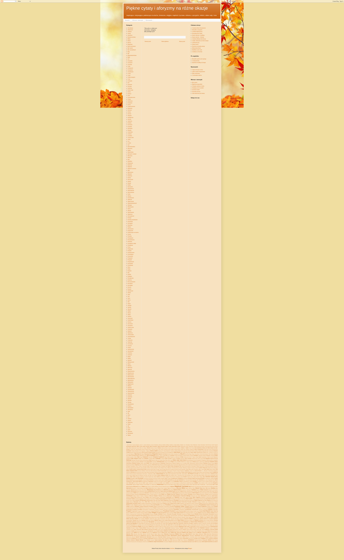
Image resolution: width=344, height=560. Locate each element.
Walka (129, 358)
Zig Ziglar (165, 540)
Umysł (129, 347)
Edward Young (211, 463)
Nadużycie (189, 489)
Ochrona (210, 494)
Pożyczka (192, 506)
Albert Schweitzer (153, 446)
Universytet (128, 531)
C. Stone (160, 455)
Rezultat (159, 512)
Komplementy (174, 478)
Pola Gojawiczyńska (210, 503)
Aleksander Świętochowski (194, 446)
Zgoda (156, 540)
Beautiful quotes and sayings (199, 59)
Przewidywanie (188, 509)
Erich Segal (188, 464)
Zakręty (159, 538)
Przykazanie (147, 511)
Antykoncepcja (177, 449)
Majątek (138, 484)
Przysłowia (130, 265)
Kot (153, 479)
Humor (186, 472)
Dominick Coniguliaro (213, 460)
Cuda (129, 75)
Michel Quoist (149, 488)
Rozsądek (130, 285)
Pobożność (153, 501)
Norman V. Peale (157, 494)
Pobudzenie (158, 501)
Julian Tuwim (133, 476)
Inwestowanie (139, 473)
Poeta (161, 503)
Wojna (183, 534)
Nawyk (129, 183)
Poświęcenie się (214, 504)
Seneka (163, 517)
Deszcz (141, 460)
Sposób (201, 518)
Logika (147, 482)
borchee (172, 548)
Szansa (129, 322)
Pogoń (178, 503)
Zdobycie (128, 540)
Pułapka (191, 511)
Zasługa (199, 538)
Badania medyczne (171, 450)
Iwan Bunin (144, 473)
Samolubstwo (180, 515)
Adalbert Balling (165, 444)
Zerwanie (152, 540)
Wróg (205, 534)
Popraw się (148, 504)
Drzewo (179, 461)
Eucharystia (210, 464)
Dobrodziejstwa (190, 460)
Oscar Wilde (192, 497)
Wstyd (153, 535)
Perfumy (201, 498)
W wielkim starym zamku (202, 531)
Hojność (169, 472)
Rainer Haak (213, 511)
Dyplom (197, 461)
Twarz (135, 529)
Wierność (130, 367)
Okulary (147, 497)
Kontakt (216, 478)
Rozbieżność (139, 514)
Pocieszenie (184, 501)
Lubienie (167, 482)
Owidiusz (133, 498)
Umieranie (212, 529)
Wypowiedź (208, 535)
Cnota (129, 73)
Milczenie (130, 155)
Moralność (137, 489)
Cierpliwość (130, 71)
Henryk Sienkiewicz (151, 472)
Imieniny (201, 472)
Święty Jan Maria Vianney (164, 526)
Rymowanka (205, 514)
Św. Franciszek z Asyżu (181, 523)
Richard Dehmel (170, 512)
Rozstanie (130, 283)
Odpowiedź (183, 495)
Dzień (147, 463)
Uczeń (159, 529)
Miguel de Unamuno (172, 488)
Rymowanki (149, 20)
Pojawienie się (183, 503)
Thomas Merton (142, 527)
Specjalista (177, 518)
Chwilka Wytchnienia (197, 31)
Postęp (185, 504)
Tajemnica (130, 333)
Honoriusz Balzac (177, 472)
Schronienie (140, 517)
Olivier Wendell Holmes (154, 497)
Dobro (129, 91)
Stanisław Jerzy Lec (145, 520)
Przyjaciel (130, 258)
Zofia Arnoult (145, 541)
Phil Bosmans (143, 500)
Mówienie (165, 489)
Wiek (187, 532)
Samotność (130, 291)
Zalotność (174, 538)
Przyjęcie (139, 511)
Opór (173, 497)
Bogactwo (130, 44)
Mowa (154, 489)
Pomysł (135, 504)
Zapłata (181, 538)
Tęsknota (130, 342)
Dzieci (129, 104)
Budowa (216, 454)
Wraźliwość (201, 534)
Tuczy (132, 529)
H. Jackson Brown (197, 470)
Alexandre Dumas (211, 446)
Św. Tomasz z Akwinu (208, 524)
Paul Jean (183, 498)
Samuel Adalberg (203, 515)
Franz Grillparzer (168, 467)
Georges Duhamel (174, 469)
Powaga (141, 506)
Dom (129, 95)
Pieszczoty (192, 500)
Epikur (169, 464)
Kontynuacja (135, 479)
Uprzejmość (130, 351)
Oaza (165, 494)
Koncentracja (198, 478)
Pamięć (129, 217)
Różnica (200, 514)
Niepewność (131, 188)
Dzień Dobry (152, 463)
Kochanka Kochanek (152, 478)
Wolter (194, 534)
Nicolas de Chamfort (193, 491)
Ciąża (141, 457)
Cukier (208, 457)
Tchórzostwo (131, 334)
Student (191, 520)
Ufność (184, 529)
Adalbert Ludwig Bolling (174, 444)
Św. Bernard (146, 523)
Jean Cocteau (201, 473)
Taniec (188, 526)
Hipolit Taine (164, 472)
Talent (185, 526)
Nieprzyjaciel (131, 190)
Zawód (207, 538)
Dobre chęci (170, 460)
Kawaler (185, 476)
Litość (129, 139)
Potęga (127, 506)
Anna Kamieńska (198, 447)
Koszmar (144, 479)
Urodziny (130, 353)
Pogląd (168, 503)
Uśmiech (130, 354)
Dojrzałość (199, 460)
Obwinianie (202, 494)
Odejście (142, 495)
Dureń (191, 461)
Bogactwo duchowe (162, 454)
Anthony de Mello (206, 447)
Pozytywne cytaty (132, 243)
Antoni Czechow (164, 449)
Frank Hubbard (161, 467)
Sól (166, 518)
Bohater (169, 454)
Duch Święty (186, 461)
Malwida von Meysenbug (151, 484)
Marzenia (130, 148)
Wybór (168, 535)
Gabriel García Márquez (213, 467)
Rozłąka (156, 514)
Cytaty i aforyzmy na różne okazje (200, 40)
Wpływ (197, 534)
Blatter (201, 452)
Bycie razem (139, 455)
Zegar (145, 540)
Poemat (158, 503)
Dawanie (130, 84)
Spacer (169, 518)
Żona (129, 427)
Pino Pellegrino (208, 500)
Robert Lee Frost (194, 512)
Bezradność (158, 452)
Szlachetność (166, 521)
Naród (138, 491)
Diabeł (150, 460)
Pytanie (201, 511)
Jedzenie (130, 121)
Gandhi (130, 469)
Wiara (129, 364)
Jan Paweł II (191, 473)
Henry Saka (144, 472)
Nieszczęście (131, 192)
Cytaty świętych (131, 77)
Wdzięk (169, 532)
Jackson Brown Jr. (160, 473)
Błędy (143, 454)
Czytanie (178, 458)
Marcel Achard (167, 484)
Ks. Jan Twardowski (199, 479)
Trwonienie (215, 527)
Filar (166, 466)
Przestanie (165, 509)
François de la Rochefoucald (205, 466)
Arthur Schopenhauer (199, 449)
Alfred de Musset (143, 447)
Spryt (138, 520)
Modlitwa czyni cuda (197, 50)
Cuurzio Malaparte (214, 457)
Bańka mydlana (195, 450)
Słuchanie (132, 518)
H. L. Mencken (205, 470)
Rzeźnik (152, 515)
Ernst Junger (201, 464)
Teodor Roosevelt (203, 526)
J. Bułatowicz (150, 473)
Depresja (133, 460)
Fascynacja (155, 466)
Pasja (169, 498)
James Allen (178, 473)
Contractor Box (195, 60)
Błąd (129, 57)
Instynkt (211, 472)
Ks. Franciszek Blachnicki (189, 479)
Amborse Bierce (164, 447)
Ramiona (128, 512)
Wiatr (175, 532)
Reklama (146, 512)
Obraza (194, 494)
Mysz (172, 489)
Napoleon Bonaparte (213, 489)
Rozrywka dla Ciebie (197, 33)
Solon (156, 518)
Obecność (173, 494)
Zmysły (216, 540)
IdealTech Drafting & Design (199, 62)
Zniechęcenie (134, 541)
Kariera (158, 476)
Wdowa (159, 532)
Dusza (194, 461)
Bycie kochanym (132, 46)
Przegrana (209, 507)
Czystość (170, 458)
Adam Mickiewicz (193, 444)
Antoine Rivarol (145, 449)
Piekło (161, 500)
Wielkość (191, 532)
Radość (129, 270)
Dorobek (133, 461)
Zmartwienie (131, 404)
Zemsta (129, 402)
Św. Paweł (174, 524)
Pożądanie (130, 245)
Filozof (169, 466)
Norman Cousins (149, 494)
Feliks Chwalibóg (161, 466)
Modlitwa (130, 161)
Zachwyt (146, 538)
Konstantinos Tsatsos (209, 478)
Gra (151, 470)
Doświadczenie (131, 97)
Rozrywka (169, 514)
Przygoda (205, 509)
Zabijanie (211, 537)
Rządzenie (137, 515)
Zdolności (133, 540)
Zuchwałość (165, 541)
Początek (189, 501)
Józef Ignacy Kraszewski (210, 475)
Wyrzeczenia (129, 537)
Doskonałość (149, 461)
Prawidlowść (136, 507)
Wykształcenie (131, 378)
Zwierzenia (179, 541)
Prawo (140, 507)
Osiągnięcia (198, 497)
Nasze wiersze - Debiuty (198, 37)
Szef (155, 521)
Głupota (130, 115)
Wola (187, 534)
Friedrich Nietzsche (183, 467)
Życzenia (130, 431)
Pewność (137, 500)
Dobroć (129, 93)
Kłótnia (216, 476)
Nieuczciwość (202, 492)
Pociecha (179, 501)
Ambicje (130, 31)
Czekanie (146, 458)
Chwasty (212, 455)
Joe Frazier (154, 475)
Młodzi (204, 488)
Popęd (144, 504)
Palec (145, 498)
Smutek (129, 305)
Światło (150, 526)
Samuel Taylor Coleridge (212, 515)
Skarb (129, 303)
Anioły (129, 33)
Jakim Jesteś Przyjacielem (198, 71)
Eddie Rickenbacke (191, 463)
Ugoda (187, 529)
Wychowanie (131, 376)
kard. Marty (154, 476)
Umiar (203, 529)
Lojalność (151, 482)
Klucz (204, 476)
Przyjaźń (130, 259)
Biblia (129, 39)
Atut (140, 450)
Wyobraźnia (130, 380)
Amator (155, 447)
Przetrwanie (181, 509)
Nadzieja (130, 175)
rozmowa (160, 514)
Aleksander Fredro (184, 446)
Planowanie (130, 228)
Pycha (198, 511)
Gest (187, 469)
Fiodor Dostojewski (175, 466)
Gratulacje (155, 470)
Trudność (207, 527)
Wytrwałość (130, 382)
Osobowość (208, 497)
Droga (129, 99)
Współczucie (131, 373)
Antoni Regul (171, 449)
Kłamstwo (130, 128)
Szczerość (130, 323)
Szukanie (130, 329)
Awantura (130, 35)
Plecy (143, 501)
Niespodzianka (181, 492)
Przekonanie (129, 509)
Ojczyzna (128, 497)
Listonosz (140, 482)
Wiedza (129, 365)
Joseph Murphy (201, 475)
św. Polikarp (183, 524)
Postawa (173, 504)
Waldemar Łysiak (129, 532)
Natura (129, 177)
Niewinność (128, 494)
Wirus (162, 534)
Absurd (160, 444)
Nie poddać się (213, 491)
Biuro (189, 452)
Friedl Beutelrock (175, 467)
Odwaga (130, 205)
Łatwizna (203, 482)
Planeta (131, 501)
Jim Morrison (140, 475)
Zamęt (178, 538)
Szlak (170, 521)
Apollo (182, 449)
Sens (129, 298)
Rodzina (130, 280)
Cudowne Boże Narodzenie (199, 28)
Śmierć (129, 420)
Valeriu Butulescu (187, 531)
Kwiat (169, 481)
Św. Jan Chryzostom (130, 524)
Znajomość (128, 541)
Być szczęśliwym (132, 50)
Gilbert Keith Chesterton (193, 469)
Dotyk (166, 461)
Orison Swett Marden (184, 497)
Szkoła (161, 521)
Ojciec (129, 208)
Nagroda (198, 489)
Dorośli (144, 461)
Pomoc (129, 234)
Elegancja (137, 464)
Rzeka (149, 515)
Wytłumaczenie (143, 537)
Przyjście (143, 511)
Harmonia (132, 472)
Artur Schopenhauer (213, 449)
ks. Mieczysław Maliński (136, 481)
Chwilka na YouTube (197, 51)
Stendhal (175, 520)
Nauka (129, 181)
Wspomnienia (131, 371)
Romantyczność (133, 514)
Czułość (162, 458)
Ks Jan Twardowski (179, 479)
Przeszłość (130, 256)
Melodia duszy (194, 486)
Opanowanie (131, 212)
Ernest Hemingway (195, 464)
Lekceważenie (186, 481)
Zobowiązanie (140, 541)
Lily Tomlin (136, 482)
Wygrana (179, 535)
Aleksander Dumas (176, 446)
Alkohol (148, 447)
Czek (142, 458)
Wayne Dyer (149, 532)
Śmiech (129, 418)
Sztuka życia (131, 327)
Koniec (203, 478)
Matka (129, 150)
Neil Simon (178, 491)
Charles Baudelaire (179, 455)
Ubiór (142, 529)
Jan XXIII (196, 473)
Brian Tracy (194, 454)
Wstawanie (149, 535)
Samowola (197, 515)
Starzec (160, 520)
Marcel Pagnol (174, 484)
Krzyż (173, 479)
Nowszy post (148, 41)
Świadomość (135, 526)
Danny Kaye (200, 458)
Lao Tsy (172, 481)
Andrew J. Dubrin (185, 447)
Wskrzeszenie (215, 534)
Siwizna (198, 517)
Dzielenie (138, 463)
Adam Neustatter (201, 444)
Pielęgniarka (171, 500)
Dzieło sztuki (143, 463)
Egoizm (216, 463)
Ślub (189, 521)
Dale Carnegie (188, 458)
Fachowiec (144, 466)
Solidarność (151, 518)
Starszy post (182, 41)
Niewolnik (137, 494)
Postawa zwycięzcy (179, 504)
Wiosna (159, 534)
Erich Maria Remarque (181, 464)
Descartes (138, 460)
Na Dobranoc (184, 489)
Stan (140, 520)
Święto (153, 526)
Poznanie (172, 506)
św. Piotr (179, 524)
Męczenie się (208, 486)
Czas (129, 79)
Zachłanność (131, 389)
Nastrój (146, 491)
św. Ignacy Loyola (201, 523)
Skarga (204, 517)
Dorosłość (137, 461)
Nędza (181, 491)
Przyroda (161, 511)
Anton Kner (158, 449)
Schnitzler (135, 517)
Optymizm (130, 214)
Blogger (190, 548)
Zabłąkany (215, 537)
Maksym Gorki (143, 484)
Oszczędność (131, 216)
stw (193, 520)
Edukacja (130, 108)
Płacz (129, 267)
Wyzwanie (169, 537)
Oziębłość (141, 498)
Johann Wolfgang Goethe (162, 475)
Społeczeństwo (196, 518)
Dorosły (141, 461)
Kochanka (146, 478)
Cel (128, 59)
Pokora (200, 503)
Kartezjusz (178, 476)
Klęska (201, 476)
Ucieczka (150, 529)
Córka (197, 457)
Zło (128, 413)
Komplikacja (180, 478)
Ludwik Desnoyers (190, 482)
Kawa (182, 476)
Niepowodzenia (169, 492)
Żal (128, 426)
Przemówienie (146, 509)
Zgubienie (160, 540)
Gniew (129, 112)
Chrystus (208, 455)
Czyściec (174, 458)
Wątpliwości (130, 384)
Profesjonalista (172, 507)
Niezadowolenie (142, 494)
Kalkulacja (142, 476)
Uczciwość (130, 343)
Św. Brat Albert (158, 523)
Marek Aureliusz (186, 484)
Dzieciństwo (129, 463)
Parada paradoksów (133, 219)
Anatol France (171, 447)
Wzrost (187, 537)
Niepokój (156, 492)
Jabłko (154, 473)
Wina (132, 534)
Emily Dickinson (160, 464)
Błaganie (132, 454)
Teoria (209, 526)
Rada (129, 269)
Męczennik (213, 486)
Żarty (198, 541)
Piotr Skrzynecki (214, 500)
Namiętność (206, 489)
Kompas (169, 478)
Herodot (160, 472)
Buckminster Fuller (207, 454)
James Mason (185, 473)
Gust (168, 470)
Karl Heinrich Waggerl (164, 476)
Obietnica (178, 494)
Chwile (216, 455)
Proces (166, 507)
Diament (153, 460)
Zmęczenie (204, 540)
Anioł (190, 447)
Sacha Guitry (157, 515)
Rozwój (196, 514)
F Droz (136, 466)
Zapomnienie (131, 393)
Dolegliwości (203, 460)
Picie (159, 500)
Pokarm (192, 503)
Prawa (212, 506)
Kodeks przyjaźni (160, 478)
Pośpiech (208, 504)
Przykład (152, 511)
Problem (154, 507)
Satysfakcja (128, 517)
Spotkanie (215, 518)
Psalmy (188, 511)
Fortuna (183, 466)
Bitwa (187, 452)
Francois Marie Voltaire (145, 467)
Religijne (130, 276)
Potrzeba (130, 241)
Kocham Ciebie (196, 89)
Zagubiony (156, 538)
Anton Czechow (152, 449)
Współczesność (137, 535)
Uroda (157, 531)
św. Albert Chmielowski (211, 521)
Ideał (189, 472)
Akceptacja (130, 28)
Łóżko (206, 482)
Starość (129, 309)
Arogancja (192, 449)
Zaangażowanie (201, 537)
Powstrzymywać (160, 506)
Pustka (194, 511)
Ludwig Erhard (183, 482)
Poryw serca (162, 504)
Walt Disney (139, 532)
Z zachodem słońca (197, 75)
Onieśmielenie (163, 497)
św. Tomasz (201, 524)
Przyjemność (131, 261)
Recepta (142, 512)
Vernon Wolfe (194, 531)
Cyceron (128, 458)
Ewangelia (133, 466)
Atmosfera (137, 450)
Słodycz (212, 517)
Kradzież (156, 479)
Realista (138, 512)
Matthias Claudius (158, 486)
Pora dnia (153, 504)
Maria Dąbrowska (193, 484)
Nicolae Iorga (186, 491)
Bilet (184, 452)
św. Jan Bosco (208, 523)
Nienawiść (130, 187)
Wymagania (192, 535)
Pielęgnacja (165, 500)
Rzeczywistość (143, 515)
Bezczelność (139, 452)
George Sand (159, 469)
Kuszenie (165, 481)
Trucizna (195, 527)
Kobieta (129, 123)
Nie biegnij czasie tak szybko (204, 491)
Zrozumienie (160, 541)
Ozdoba (137, 498)
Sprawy (134, 520)
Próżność (183, 507)
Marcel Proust (180, 484)
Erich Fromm (173, 464)
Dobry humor (195, 44)
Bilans (182, 452)
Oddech (138, 495)
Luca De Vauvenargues (174, 482)
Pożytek (196, 506)
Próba (179, 507)
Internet (131, 473)
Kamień (146, 476)
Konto (127, 479)
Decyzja (130, 86)
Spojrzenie (186, 518)
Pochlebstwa (169, 501)
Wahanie (212, 531)
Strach (129, 312)
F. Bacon (140, 466)
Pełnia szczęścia (196, 498)
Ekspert (133, 464)
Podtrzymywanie (148, 503)
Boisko (172, 454)
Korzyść (140, 479)
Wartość (130, 360)
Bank (187, 450)
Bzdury (157, 455)
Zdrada (129, 398)
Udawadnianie (175, 529)
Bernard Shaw (133, 452)
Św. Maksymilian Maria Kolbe (160, 524)
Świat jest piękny (145, 526)
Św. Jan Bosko (214, 523)
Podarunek (130, 230)
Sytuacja (216, 520)
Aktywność (130, 29)
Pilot (203, 500)
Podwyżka (154, 503)
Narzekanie (142, 491)
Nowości (127, 20)
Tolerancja (149, 527)
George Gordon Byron (151, 469)
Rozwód (192, 514)
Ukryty (198, 529)
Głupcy (128, 470)
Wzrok (184, 537)
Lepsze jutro (131, 137)
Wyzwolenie (173, 537)
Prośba (176, 507)
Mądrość (130, 166)
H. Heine (191, 470)
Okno (135, 497)
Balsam (176, 450)
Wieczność (179, 532)
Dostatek (154, 461)
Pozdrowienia (166, 506)
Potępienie (132, 506)
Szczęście (130, 325)
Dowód (168, 461)
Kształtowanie (145, 481)
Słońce (216, 517)
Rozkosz (152, 514)
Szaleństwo (130, 320)
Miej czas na (154, 488)
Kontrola (131, 479)
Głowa (207, 469)
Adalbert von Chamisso (185, 444)
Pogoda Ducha (173, 503)
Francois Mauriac (154, 467)
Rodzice (208, 512)
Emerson (150, 464)
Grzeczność (164, 470)
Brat (186, 454)
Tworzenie (139, 529)
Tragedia (181, 527)
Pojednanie (188, 503)
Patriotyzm (173, 498)
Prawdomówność (129, 507)
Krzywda (130, 126)
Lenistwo (130, 135)
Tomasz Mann (161, 527)
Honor (172, 472)
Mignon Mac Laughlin (162, 488)
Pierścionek (187, 500)
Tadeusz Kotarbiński (174, 526)
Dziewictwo (162, 463)
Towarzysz (173, 527)
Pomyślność (140, 504)
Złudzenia (186, 540)
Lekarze (130, 133)
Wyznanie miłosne (162, 537)
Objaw (181, 494)
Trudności (130, 340)
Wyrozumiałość (215, 535)
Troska (129, 338)
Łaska (199, 482)
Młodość (130, 174)
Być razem (130, 48)
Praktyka (209, 506)
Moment (132, 489)
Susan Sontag (206, 520)
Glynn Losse (201, 469)
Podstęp (143, 503)
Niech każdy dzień (140, 492)
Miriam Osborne (189, 488)
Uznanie (181, 531)
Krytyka (166, 479)
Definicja (130, 88)
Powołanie (151, 506)
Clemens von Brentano (175, 457)
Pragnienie (130, 249)
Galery (127, 469)
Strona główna (165, 41)
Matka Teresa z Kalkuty (150, 486)
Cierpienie (130, 70)
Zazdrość (130, 396)
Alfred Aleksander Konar (134, 447)
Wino (141, 534)
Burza (127, 455)
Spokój (129, 307)
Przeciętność (198, 507)
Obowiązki (190, 494)
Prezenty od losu (196, 91)
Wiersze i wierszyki (137, 20)
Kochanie (130, 124)
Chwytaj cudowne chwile (198, 86)
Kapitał (149, 476)
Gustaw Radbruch (180, 470)
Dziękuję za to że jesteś (198, 88)
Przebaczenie (131, 252)
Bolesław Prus (177, 454)
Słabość (130, 331)
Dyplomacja (202, 461)
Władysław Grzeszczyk (169, 534)
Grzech (129, 113)
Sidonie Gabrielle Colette (183, 517)
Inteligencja (130, 117)
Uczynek (170, 529)
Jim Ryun (150, 475)
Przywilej (177, 511)
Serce (129, 300)
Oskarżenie (203, 497)
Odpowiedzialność (132, 203)
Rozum (129, 287)
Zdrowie (130, 400)
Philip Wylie (155, 500)
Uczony (162, 529)
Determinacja (146, 460)
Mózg (170, 489)
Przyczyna (201, 509)
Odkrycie (130, 199)
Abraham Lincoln (150, 444)
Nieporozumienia (162, 492)
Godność (140, 470)
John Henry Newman (186, 475)
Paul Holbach (178, 498)
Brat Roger (189, 454)
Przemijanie (130, 254)
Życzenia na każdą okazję (198, 46)
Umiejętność (207, 529)
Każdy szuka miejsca (191, 476)
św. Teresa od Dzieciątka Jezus (192, 524)
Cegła (164, 455)
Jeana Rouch (207, 473)
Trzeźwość (128, 529)
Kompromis (185, 478)
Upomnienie (142, 531)
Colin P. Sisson (192, 457)
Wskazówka (209, 534)
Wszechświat (158, 535)
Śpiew (205, 521)
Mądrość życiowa (132, 168)
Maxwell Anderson (166, 486)
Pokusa (204, 503)
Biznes (129, 42)
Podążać (199, 501)
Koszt (147, 479)
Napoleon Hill (129, 491)
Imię (204, 472)
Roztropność (184, 514)
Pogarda (164, 503)
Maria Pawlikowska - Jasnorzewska (205, 484)
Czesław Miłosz (152, 458)
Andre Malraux (178, 447)
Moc (129, 159)
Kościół (150, 479)
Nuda (129, 194)
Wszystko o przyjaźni (197, 29)
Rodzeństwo (203, 512)
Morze (140, 489)
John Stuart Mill (194, 475)
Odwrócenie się (194, 495)
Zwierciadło (174, 541)
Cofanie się (186, 457)
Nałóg (129, 185)
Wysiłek (137, 537)
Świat (129, 424)
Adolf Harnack (209, 444)
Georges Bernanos (166, 469)
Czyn (166, 458)
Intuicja (129, 119)
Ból (128, 53)
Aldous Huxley (168, 446)
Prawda (129, 250)
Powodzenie (146, 506)
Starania (152, 520)
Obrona (198, 494)
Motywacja (130, 163)
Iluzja (198, 472)
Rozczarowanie (131, 281)
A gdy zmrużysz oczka (197, 69)
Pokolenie (197, 503)
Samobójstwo (167, 515)
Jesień (130, 475)
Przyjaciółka (215, 509)
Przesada (157, 509)
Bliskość (205, 452)
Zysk (129, 411)
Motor (145, 489)
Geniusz (130, 110)
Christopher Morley (202, 455)
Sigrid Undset (191, 517)
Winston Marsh (154, 534)
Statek (129, 311)
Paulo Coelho (189, 498)
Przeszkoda (170, 509)
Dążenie (212, 458)
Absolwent (156, 444)
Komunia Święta (191, 478)
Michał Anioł (142, 488)
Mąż (129, 170)
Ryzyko (129, 289)
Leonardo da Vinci (201, 481)
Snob (139, 518)
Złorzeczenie (175, 540)
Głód (217, 469)
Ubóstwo (146, 529)
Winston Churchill (146, 534)
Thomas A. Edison (135, 527)
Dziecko (134, 463)
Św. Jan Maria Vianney (140, 524)
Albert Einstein (146, 446)
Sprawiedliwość (129, 520)
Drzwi (182, 461)
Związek (170, 541)
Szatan (141, 521)
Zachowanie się (140, 538)
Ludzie (129, 143)
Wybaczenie (131, 375)
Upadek (133, 531)
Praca (129, 247)
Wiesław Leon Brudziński (212, 532)
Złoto (182, 540)
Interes (127, 473)
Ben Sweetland (210, 450)
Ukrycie (194, 529)
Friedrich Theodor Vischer (192, 467)
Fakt (148, 466)
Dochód (195, 460)
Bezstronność (164, 452)
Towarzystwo (167, 527)
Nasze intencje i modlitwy (198, 35)
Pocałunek (163, 501)
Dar (128, 82)
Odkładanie (146, 495)
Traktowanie (186, 527)
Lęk (128, 145)
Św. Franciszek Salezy (171, 523)
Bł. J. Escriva (209, 452)
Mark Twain (215, 484)
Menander (199, 486)
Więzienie (128, 534)
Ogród (213, 495)
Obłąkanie (185, 494)
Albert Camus (140, 446)
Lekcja (190, 481)
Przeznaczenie (195, 509)
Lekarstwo (130, 132)
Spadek (172, 518)
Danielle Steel (194, 458)
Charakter (130, 61)
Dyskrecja (130, 101)
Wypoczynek (203, 535)
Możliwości (158, 489)
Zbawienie (215, 538)
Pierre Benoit (181, 500)
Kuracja (155, 481)
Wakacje (216, 531)
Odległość (156, 495)
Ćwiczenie (182, 458)
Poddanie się (204, 501)
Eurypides (216, 464)
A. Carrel (144, 444)
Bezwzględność (170, 452)
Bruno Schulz (200, 454)
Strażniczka (186, 520)
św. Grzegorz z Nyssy (192, 523)
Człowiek (130, 81)
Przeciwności (204, 507)
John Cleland (171, 475)
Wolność (130, 369)
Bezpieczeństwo (132, 37)
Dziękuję (174, 463)
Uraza (155, 531)
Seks (129, 294)
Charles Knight (186, 455)
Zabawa (130, 387)
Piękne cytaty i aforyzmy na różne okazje (167, 8)
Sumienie (201, 520)
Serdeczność (175, 517)
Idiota (191, 472)
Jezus (133, 475)
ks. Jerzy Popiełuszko (208, 479)
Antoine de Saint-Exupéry (135, 449)
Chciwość (130, 62)
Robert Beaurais (186, 512)
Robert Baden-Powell (178, 512)
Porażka (130, 236)
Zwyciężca (130, 409)
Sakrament (162, 515)
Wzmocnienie (179, 537)
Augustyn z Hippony (145, 450)
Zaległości (167, 538)
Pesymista (130, 221)
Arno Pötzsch (186, 449)
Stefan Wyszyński (169, 520)
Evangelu (128, 466)
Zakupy (163, 538)
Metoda (203, 486)
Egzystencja (128, 464)
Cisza (168, 457)
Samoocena (186, 515)
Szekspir (158, 521)
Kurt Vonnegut (160, 481)
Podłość (216, 501)
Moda (209, 488)
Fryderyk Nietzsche (203, 467)
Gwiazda (187, 470)
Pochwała (174, 501)
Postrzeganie (196, 504)
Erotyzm (206, 464)
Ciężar (165, 457)
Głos (205, 469)
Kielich (197, 476)
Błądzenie (139, 454)
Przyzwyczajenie (182, 511)
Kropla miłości (161, 479)
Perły (204, 498)
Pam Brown (152, 498)
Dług (166, 460)
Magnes (134, 484)
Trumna (211, 527)
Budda (212, 454)
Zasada (195, 538)
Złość (129, 415)
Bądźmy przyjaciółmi (197, 84)
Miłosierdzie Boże (196, 48)
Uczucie (130, 345)
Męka (216, 486)
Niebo (134, 492)
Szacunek (130, 318)
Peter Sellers (132, 500)
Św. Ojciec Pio (169, 524)
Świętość (157, 526)
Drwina (175, 461)
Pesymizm (213, 498)
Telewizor (198, 526)
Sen (129, 296)
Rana (131, 512)
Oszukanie (128, 498)
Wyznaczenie (155, 537)
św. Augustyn (134, 523)
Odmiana (160, 495)
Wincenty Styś (137, 534)
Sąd (132, 517)
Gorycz (143, 470)
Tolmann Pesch (154, 527)
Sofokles (143, 518)
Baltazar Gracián (181, 450)
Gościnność (148, 470)
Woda (180, 534)
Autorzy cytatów (154, 450)
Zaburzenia (128, 538)
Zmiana (129, 406)
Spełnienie (181, 518)
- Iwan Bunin (129, 444)
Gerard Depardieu (182, 469)
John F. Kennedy (178, 475)
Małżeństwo (130, 152)
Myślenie (130, 165)
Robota (199, 512)
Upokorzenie (131, 349)
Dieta (164, 460)
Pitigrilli (127, 501)
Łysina (209, 482)
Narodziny (134, 491)
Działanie (130, 103)
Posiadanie (130, 238)
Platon (140, 501)
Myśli (179, 489)
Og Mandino (208, 495)
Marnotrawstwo (131, 146)
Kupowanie (150, 481)
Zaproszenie (191, 538)
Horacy (183, 472)
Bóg (129, 51)
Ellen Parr (142, 464)
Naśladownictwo (151, 491)
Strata (129, 314)
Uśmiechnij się (195, 42)
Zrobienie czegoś (152, 541)
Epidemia (166, 464)
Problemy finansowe (161, 507)
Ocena (206, 494)
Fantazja (151, 466)
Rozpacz (165, 514)
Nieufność (207, 492)
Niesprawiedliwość (188, 492)
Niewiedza (215, 492)
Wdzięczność (131, 362)
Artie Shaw (206, 449)
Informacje (207, 472)
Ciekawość (130, 68)
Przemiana (134, 509)
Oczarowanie (215, 494)
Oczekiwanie (131, 197)
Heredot (156, 472)
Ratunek (135, 512)
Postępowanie (190, 504)
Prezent (143, 507)
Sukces (129, 316)
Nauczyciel (130, 179)
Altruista (152, 447)
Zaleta (170, 538)
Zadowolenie (131, 391)
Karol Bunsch (172, 476)
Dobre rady (130, 90)
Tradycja (177, 527)
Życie (129, 429)
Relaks (129, 274)
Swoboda (212, 520)
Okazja (129, 210)
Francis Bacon (188, 466)
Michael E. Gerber (132, 154)
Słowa (127, 518)
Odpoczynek (131, 201)
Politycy (216, 503)
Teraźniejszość (131, 336)
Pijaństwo (130, 225)
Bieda (129, 40)
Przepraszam (151, 509)
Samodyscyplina (174, 515)
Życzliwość (130, 433)
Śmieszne (130, 422)
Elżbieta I (146, 464)
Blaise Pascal (197, 452)
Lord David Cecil (156, 482)
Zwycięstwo (130, 407)
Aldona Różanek (161, 446)
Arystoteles (128, 450)
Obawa (129, 196)
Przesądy (161, 509)
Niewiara (211, 492)
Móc (162, 489)
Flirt (180, 466)
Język (136, 475)
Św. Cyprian (163, 523)
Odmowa (164, 495)
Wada (129, 356)
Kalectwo (138, 476)
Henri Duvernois (138, 472)
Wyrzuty (133, 537)
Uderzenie (180, 529)
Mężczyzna (130, 172)
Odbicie (134, 495)
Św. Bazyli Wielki (140, 523)
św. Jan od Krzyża (149, 524)
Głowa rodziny (212, 469)
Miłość (129, 157)
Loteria (163, 482)
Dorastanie (128, 461)
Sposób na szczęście (208, 518)
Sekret (129, 292)
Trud (198, 527)
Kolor (166, 478)
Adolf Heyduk (215, 444)
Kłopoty (129, 130)
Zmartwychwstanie (198, 540)
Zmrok (213, 540)
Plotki (146, 501)
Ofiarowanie (131, 207)
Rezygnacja (130, 278)
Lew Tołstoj (128, 482)
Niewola (133, 494)
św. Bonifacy (152, 523)
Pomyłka (132, 504)
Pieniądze (130, 223)
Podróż (139, 503)
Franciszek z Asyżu (195, 466)
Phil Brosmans (150, 500)
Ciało (129, 66)
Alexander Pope (203, 446)
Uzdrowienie (177, 531)
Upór (147, 531)
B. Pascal (164, 450)
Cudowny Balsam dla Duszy (199, 39)
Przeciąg (194, 507)
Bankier (189, 450)
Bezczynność (145, 452)
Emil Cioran (154, 464)
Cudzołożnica (204, 457)
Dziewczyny (157, 463)
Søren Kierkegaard (161, 518)
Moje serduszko (196, 73)
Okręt (144, 497)
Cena (168, 455)
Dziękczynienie (131, 106)
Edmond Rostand (199, 463)
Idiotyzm (194, 472)
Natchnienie (157, 491)
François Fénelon (136, 467)
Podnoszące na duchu (133, 232)
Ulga (200, 529)
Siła (129, 301)
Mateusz (140, 486)
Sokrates (147, 518)
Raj (128, 272)
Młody (201, 488)
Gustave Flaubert (172, 470)
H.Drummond (210, 470)
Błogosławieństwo (132, 55)
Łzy (128, 417)
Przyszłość (130, 263)
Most (143, 489)
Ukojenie (191, 529)
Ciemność (150, 457)
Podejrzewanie (211, 501)
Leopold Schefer (208, 481)
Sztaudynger (174, 521)
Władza (129, 385)
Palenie (148, 498)
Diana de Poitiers (159, 460)
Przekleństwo (215, 507)
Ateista (133, 450)
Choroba (130, 64)
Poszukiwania (131, 239)
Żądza (129, 435)
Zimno (168, 540)
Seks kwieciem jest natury (198, 93)
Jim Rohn (146, 475)
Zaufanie (130, 395)
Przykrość (156, 511)
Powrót (155, 506)
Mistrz (194, 488)
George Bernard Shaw (141, 469)
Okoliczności (139, 497)
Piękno (129, 227)
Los (128, 141)
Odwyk (199, 495)
